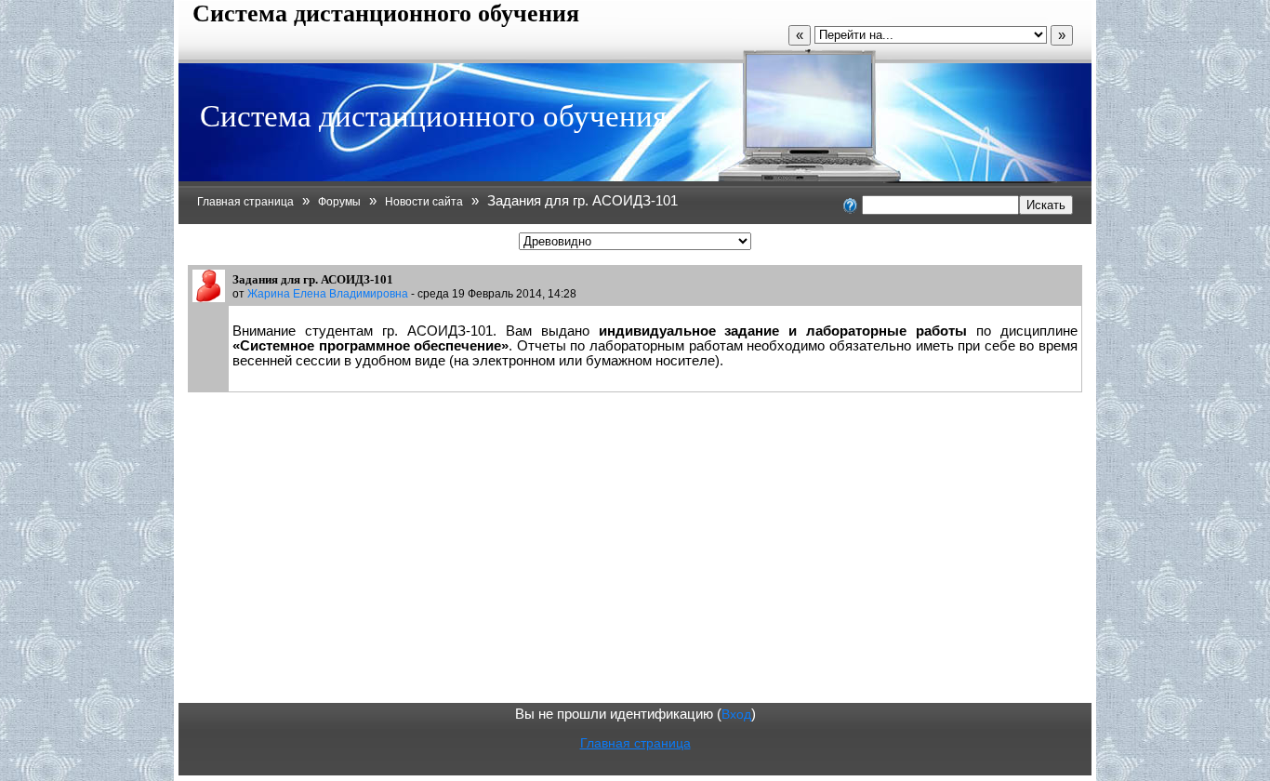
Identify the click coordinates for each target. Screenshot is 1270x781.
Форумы (339, 201)
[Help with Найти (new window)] (851, 204)
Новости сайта (424, 201)
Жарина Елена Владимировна (327, 293)
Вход (736, 714)
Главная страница (245, 201)
